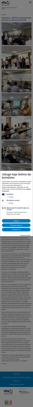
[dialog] (16, 203)
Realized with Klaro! (25, 235)
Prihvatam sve (16, 229)
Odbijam (16, 221)
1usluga (10, 197)
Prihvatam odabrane (16, 225)
